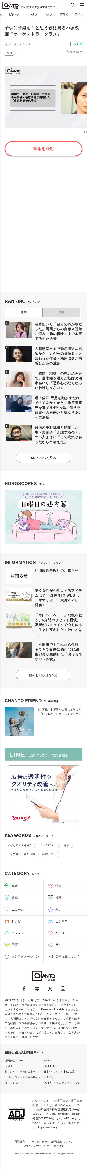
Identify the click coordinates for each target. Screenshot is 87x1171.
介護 (66, 845)
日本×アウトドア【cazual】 (59, 1071)
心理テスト (49, 854)
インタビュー (48, 845)
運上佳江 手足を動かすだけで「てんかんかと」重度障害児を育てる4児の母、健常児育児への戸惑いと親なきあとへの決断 (58, 407)
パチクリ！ (50, 1077)
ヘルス (49, 14)
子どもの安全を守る (19, 845)
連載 (15, 897)
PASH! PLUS (51, 1066)
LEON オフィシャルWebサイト (22, 1077)
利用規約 (19, 1141)
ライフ (79, 14)
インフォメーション (25, 956)
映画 (9, 53)
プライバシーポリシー (36, 1145)
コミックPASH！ (14, 1083)
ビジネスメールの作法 (21, 854)
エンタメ (32, 14)
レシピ (16, 921)
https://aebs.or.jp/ (48, 1127)
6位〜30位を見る (43, 458)
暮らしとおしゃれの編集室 (20, 1071)
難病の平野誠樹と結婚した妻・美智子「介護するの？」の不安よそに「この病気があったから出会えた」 (58, 434)
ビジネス (14, 14)
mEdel (8, 1066)
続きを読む (43, 148)
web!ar (47, 1060)
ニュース (18, 909)
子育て (64, 14)
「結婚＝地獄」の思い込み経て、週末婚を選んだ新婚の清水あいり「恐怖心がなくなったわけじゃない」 (58, 380)
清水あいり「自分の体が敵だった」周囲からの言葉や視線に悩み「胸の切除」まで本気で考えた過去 (58, 331)
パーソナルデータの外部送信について (51, 1141)
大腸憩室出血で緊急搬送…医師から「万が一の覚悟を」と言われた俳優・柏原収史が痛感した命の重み (58, 356)
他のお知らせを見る (43, 675)
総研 (15, 886)
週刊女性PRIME (14, 1060)
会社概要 (59, 1145)
